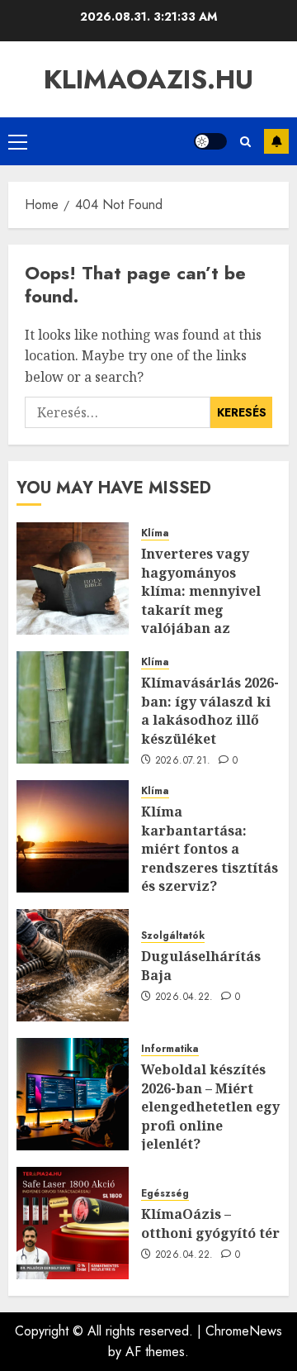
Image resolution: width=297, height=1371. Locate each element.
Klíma (155, 533)
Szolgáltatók (173, 936)
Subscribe (276, 141)
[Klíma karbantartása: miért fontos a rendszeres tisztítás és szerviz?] (72, 836)
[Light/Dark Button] (210, 141)
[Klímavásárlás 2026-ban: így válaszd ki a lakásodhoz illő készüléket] (72, 707)
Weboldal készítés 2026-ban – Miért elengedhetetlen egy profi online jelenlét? (210, 1106)
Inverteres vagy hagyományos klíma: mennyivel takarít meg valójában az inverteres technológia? (201, 609)
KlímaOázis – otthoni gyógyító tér (210, 1223)
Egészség (165, 1194)
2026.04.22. (184, 997)
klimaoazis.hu (148, 79)
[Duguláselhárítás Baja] (72, 965)
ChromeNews (243, 1330)
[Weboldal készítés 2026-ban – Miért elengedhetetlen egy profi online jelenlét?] (72, 1094)
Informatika (170, 1049)
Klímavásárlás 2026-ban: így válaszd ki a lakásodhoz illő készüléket (210, 710)
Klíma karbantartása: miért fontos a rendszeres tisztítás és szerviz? (209, 848)
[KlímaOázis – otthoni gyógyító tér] (72, 1223)
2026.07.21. (183, 761)
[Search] (245, 142)
